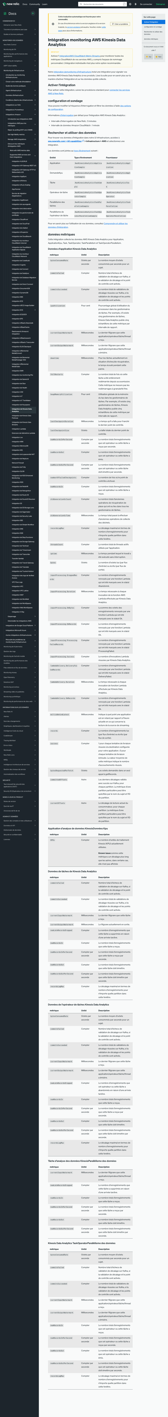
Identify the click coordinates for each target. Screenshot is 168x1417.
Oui (148, 57)
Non (158, 57)
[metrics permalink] (77, 234)
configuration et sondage (153, 27)
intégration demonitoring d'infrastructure (73, 71)
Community (34, 4)
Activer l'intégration (151, 22)
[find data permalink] (98, 132)
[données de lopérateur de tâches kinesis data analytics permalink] (110, 1004)
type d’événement (82, 150)
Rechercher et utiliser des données (153, 33)
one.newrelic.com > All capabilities (64, 141)
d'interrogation (67, 115)
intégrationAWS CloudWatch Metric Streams (79, 55)
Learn (44, 4)
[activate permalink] (77, 85)
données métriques (151, 39)
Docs (25, 4)
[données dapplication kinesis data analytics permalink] (98, 248)
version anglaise (73, 27)
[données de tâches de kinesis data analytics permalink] (98, 871)
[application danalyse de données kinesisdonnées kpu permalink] (109, 828)
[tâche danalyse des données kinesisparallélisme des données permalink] (117, 1161)
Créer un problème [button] (121, 24)
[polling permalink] (84, 100)
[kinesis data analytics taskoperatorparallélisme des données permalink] (116, 1243)
